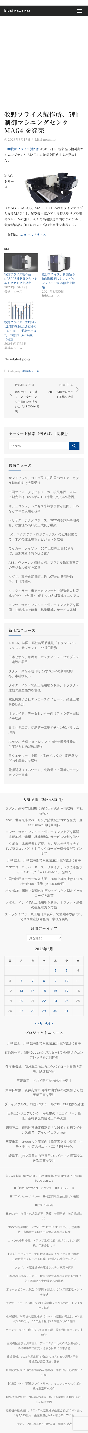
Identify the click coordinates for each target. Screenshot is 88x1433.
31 (67, 1010)
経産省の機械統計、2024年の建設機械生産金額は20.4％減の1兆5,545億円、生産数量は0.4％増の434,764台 (44, 1412)
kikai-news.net (17, 11)
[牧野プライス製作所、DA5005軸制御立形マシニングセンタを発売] (21, 262)
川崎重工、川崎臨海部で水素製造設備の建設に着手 (44, 860)
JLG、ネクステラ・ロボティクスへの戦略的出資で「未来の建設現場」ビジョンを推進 (43, 536)
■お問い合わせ (44, 1205)
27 (21, 1010)
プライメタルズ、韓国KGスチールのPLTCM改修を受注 (44, 1104)
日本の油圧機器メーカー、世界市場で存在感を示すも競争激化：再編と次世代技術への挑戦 (44, 1278)
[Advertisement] (44, 62)
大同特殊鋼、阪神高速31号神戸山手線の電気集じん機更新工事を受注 (44, 1092)
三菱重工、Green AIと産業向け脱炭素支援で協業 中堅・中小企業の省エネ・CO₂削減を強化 (44, 1143)
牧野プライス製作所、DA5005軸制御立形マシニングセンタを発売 (20, 279)
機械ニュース (30, 371)
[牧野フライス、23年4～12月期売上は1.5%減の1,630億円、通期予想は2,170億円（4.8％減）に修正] (21, 310)
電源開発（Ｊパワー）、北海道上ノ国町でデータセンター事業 (44, 772)
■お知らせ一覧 (64, 1188)
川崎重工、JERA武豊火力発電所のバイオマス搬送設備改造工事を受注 (44, 1158)
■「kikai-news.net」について (33, 1188)
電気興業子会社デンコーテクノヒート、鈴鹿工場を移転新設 (44, 701)
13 (21, 990)
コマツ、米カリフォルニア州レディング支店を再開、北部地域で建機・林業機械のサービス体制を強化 (44, 607)
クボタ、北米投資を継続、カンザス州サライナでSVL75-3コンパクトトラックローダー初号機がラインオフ (44, 848)
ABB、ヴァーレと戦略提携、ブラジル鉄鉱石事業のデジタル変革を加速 (44, 564)
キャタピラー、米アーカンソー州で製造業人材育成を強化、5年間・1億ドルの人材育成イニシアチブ (44, 593)
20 (21, 1000)
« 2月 (39, 1023)
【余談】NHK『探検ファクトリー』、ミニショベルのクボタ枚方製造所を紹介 (44, 1385)
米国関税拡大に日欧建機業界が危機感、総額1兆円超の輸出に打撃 (44, 1372)
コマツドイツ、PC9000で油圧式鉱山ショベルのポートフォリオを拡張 (44, 1305)
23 (55, 1000)
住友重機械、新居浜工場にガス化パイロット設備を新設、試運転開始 (44, 1068)
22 (44, 1000)
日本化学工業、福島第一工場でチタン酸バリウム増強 (44, 729)
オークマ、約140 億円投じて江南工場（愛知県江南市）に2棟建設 (44, 1332)
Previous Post (27, 398)
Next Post (60, 391)
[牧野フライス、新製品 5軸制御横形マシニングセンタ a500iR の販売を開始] (58, 262)
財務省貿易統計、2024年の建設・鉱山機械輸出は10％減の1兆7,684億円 (44, 1399)
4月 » (49, 1023)
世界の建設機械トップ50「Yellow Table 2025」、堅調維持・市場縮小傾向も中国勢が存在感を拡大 (44, 1229)
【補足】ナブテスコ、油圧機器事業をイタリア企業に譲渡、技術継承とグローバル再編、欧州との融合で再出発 (44, 1256)
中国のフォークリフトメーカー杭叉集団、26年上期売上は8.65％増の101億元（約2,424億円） (43, 494)
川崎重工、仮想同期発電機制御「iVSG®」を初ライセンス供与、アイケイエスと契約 (44, 1129)
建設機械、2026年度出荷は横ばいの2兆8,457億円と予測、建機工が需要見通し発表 (44, 1359)
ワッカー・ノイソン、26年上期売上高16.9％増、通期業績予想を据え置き (41, 550)
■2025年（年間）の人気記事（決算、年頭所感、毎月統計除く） (44, 1216)
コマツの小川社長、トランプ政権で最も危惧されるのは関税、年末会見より (44, 1242)
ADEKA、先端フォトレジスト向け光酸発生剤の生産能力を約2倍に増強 (42, 744)
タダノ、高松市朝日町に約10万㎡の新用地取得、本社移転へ (41, 579)
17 (67, 990)
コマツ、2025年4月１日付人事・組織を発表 (44, 1424)
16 (55, 990)
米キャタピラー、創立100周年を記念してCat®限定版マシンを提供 (44, 1291)
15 (44, 990)
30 (55, 1010)
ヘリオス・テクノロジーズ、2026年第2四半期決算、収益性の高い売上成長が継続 (44, 522)
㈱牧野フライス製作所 (23, 149)
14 (33, 990)
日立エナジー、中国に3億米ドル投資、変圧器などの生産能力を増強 (43, 758)
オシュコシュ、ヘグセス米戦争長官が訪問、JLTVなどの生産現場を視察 (44, 508)
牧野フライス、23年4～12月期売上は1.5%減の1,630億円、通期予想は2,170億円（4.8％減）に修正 (20, 331)
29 (44, 1010)
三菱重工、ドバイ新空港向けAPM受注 (44, 1080)
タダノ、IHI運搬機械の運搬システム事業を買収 (44, 1267)
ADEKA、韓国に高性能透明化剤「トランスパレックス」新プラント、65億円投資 (42, 645)
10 (67, 980)
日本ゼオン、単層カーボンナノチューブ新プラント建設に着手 (44, 659)
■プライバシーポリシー (24, 1196)
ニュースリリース (33, 234)
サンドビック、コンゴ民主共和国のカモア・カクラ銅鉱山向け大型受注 (44, 480)
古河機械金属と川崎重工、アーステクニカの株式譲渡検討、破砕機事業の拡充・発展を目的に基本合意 (44, 1345)
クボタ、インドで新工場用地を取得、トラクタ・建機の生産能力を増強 (44, 687)
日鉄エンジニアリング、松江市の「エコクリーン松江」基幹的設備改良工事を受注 (44, 1115)
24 (67, 1000)
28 (33, 1010)
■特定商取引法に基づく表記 (61, 1196)
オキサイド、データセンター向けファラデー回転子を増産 (44, 715)
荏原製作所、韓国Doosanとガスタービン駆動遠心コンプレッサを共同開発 (44, 1054)
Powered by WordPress (54, 1176)
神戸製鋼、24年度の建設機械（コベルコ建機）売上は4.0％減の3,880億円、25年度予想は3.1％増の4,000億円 (44, 1318)
